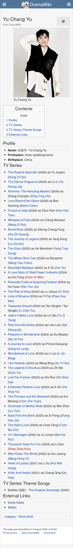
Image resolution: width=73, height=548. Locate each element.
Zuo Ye (60, 267)
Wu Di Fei (15, 339)
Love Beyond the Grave (23, 201)
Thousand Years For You (24, 444)
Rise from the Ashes (21, 325)
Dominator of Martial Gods (25, 406)
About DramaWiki (30, 532)
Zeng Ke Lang (18, 349)
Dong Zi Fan (17, 177)
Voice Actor (25, 516)
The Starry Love (18, 425)
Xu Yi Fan (62, 363)
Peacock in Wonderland (24, 334)
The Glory (14, 248)
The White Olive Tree (22, 258)
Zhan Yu (14, 372)
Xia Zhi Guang (18, 234)
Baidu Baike (16, 502)
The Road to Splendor (22, 172)
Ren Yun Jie (30, 286)
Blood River (16, 229)
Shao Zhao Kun (19, 449)
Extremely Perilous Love (24, 387)
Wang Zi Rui (17, 224)
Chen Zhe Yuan (29, 401)
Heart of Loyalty (18, 463)
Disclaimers (50, 532)
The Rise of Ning (19, 291)
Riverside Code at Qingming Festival (32, 282)
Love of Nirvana (18, 296)
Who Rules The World (22, 453)
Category (10, 516)
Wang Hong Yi (18, 458)
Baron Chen (29, 205)
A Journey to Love (20, 344)
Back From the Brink (21, 415)
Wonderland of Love (21, 353)
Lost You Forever (19, 377)
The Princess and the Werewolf (28, 396)
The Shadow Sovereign (44, 490)
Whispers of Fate (19, 220)
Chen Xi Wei (34, 277)
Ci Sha (63, 291)
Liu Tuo (14, 411)
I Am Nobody (16, 363)
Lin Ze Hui (16, 244)
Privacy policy (10, 532)
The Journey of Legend (23, 239)
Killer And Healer (19, 472)
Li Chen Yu (26, 310)
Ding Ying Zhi (40, 196)
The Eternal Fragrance (23, 181)
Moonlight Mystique (21, 267)
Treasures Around (20, 306)
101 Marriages (17, 434)
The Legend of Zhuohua (24, 368)
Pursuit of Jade (18, 210)
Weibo (12, 507)
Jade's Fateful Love (21, 315)
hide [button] (23, 115)
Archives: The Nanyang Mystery (29, 191)
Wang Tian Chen (20, 263)
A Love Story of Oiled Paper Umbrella (33, 272)
